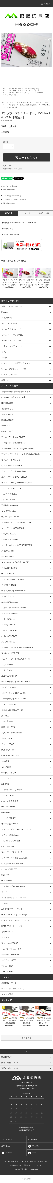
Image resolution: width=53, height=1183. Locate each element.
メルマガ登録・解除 (21, 1169)
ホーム (5, 88)
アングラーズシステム (26, 91)
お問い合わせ (5, 1146)
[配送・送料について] (36, 24)
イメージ (26, 213)
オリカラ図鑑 (7, 994)
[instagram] (16, 24)
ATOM (36, 1169)
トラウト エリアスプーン (16, 88)
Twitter (33, 1153)
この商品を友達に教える (12, 196)
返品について (8, 166)
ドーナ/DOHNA (39, 93)
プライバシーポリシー (35, 1165)
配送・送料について (31, 1161)
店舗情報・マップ (9, 983)
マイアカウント (6, 1139)
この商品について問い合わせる (14, 199)
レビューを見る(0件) (10, 186)
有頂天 (16, 95)
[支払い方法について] (32, 24)
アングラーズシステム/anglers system (20, 93)
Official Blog (35, 1146)
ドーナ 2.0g (8, 95)
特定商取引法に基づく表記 (12, 169)
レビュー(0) (44, 213)
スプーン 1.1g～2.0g (32, 88)
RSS (31, 1169)
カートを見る (32, 1139)
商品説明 (9, 213)
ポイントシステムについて (12, 989)
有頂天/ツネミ (13, 91)
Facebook (8, 1153)
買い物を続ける (9, 203)
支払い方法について (17, 1161)
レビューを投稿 (9, 189)
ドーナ (37, 91)
